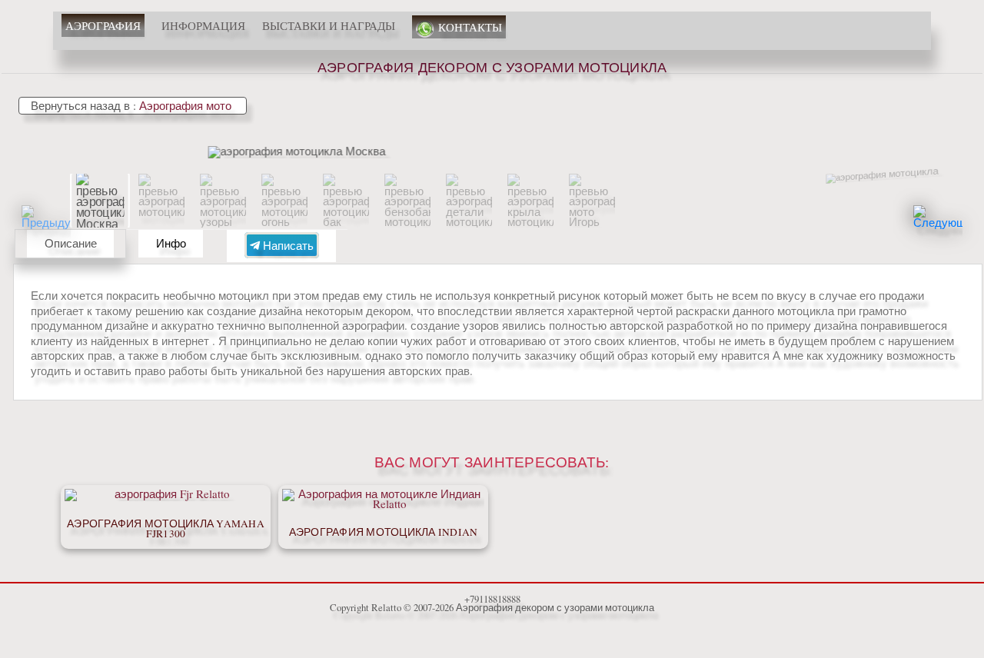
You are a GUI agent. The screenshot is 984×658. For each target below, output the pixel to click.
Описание (71, 243)
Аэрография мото (186, 105)
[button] (937, 229)
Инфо (171, 243)
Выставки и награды (328, 25)
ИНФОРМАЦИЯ (203, 25)
